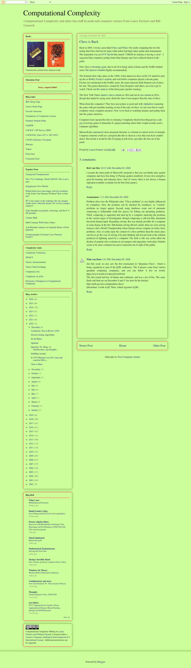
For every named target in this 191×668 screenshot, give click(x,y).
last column (145, 94)
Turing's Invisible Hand (39, 559)
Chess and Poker (120, 47)
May (33, 393)
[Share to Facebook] (137, 150)
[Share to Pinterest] (139, 150)
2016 (31, 427)
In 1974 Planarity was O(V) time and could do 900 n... (46, 358)
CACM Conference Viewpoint (38, 139)
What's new (34, 500)
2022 (31, 315)
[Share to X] (134, 150)
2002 (31, 484)
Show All (67, 617)
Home (122, 345)
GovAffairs (33, 602)
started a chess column (111, 94)
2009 (31, 455)
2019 (31, 415)
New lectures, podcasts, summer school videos (47, 562)
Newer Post (86, 345)
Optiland (34, 343)
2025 (31, 303)
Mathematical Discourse (38, 502)
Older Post (159, 345)
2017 (31, 423)
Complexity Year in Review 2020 (45, 330)
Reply (89, 186)
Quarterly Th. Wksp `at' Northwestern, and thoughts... (44, 348)
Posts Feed (30, 153)
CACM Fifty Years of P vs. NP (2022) (42, 135)
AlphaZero (148, 103)
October (35, 373)
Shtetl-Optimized (36, 537)
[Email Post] (122, 149)
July (33, 385)
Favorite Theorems (34, 111)
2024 (31, 307)
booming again (99, 66)
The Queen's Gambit (95, 70)
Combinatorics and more (40, 581)
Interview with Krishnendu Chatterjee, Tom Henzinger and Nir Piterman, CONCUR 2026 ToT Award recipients (47, 527)
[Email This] (128, 150)
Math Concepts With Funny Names (40, 222)
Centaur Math (31, 217)
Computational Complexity (62, 12)
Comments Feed (32, 158)
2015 (31, 431)
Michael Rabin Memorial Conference (44, 572)
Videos (28, 149)
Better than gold (35, 540)
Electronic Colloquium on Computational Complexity (43, 282)
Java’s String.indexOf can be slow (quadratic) (47, 513)
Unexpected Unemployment (37, 174)
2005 (31, 472)
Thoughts (33, 591)
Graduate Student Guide (36, 120)
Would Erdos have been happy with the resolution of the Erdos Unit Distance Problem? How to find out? (47, 193)
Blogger (101, 661)
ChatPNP (29, 125)
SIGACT (29, 257)
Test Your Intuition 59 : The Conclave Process (47, 583)
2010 (31, 451)
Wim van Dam (94, 259)
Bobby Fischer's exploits (100, 79)
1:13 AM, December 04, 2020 (114, 196)
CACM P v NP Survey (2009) (38, 130)
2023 (31, 311)
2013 (31, 439)
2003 (31, 480)
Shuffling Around (38, 353)
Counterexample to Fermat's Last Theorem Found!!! (44, 235)
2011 (31, 447)
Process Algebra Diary (39, 521)
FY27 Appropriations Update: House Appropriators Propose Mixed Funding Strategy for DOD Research (44, 608)
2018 (31, 419)
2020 (31, 323)
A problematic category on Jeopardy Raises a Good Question (47, 228)
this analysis (102, 89)
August (34, 381)
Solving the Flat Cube (38, 551)
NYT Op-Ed (107, 54)
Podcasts (29, 144)
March (34, 401)
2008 (31, 459)
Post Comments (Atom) (129, 356)
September (36, 377)
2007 (31, 464)
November (36, 369)
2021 (31, 319)
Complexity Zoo (33, 271)
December (36, 327)
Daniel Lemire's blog (38, 511)
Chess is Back (36, 364)
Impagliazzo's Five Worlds (37, 186)
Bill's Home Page (33, 101)
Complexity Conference (36, 252)
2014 (31, 435)
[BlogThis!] (131, 150)
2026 (31, 299)
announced (98, 132)
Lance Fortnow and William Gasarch (45, 633)
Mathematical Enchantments (42, 548)
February (35, 405)
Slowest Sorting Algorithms (42, 334)
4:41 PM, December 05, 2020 (116, 259)
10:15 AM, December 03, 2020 (116, 167)
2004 (31, 476)
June (33, 389)
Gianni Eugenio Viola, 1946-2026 (43, 594)
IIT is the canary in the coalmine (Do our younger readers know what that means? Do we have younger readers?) (48, 203)
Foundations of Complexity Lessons (41, 116)
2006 (31, 468)
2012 (31, 443)
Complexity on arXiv (35, 276)
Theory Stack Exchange (36, 266)
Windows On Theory (38, 570)
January (34, 410)
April (34, 397)
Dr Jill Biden (36, 338)
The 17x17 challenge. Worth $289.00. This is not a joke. (47, 180)
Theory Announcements (36, 262)
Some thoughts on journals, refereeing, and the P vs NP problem (47, 211)
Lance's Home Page (34, 106)
